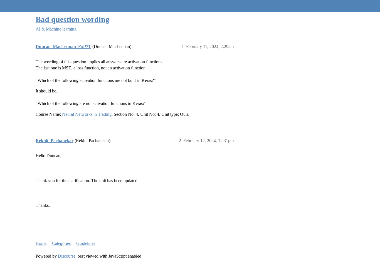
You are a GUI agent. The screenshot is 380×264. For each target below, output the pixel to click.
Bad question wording (72, 19)
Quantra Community (21, 5)
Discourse (66, 256)
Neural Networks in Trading (87, 114)
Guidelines (85, 243)
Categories (61, 243)
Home (41, 243)
